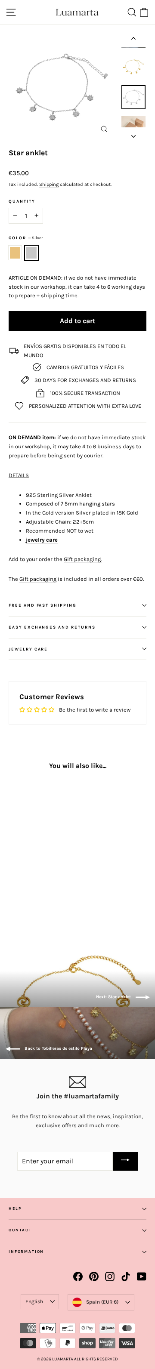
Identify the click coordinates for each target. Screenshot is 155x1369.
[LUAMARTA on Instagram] (110, 1276)
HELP (15, 1208)
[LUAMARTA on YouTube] (141, 1276)
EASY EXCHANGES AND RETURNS (52, 627)
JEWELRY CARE (28, 649)
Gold (15, 253)
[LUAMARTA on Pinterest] (94, 1276)
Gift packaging (37, 579)
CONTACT (20, 1230)
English (34, 1301)
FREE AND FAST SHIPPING (43, 605)
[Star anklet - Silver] (23, 905)
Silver (31, 253)
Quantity (22, 201)
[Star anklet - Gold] (13, 905)
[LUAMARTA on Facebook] (78, 1276)
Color (26, 237)
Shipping (49, 184)
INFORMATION (26, 1251)
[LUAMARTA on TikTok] (125, 1276)
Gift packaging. (83, 559)
